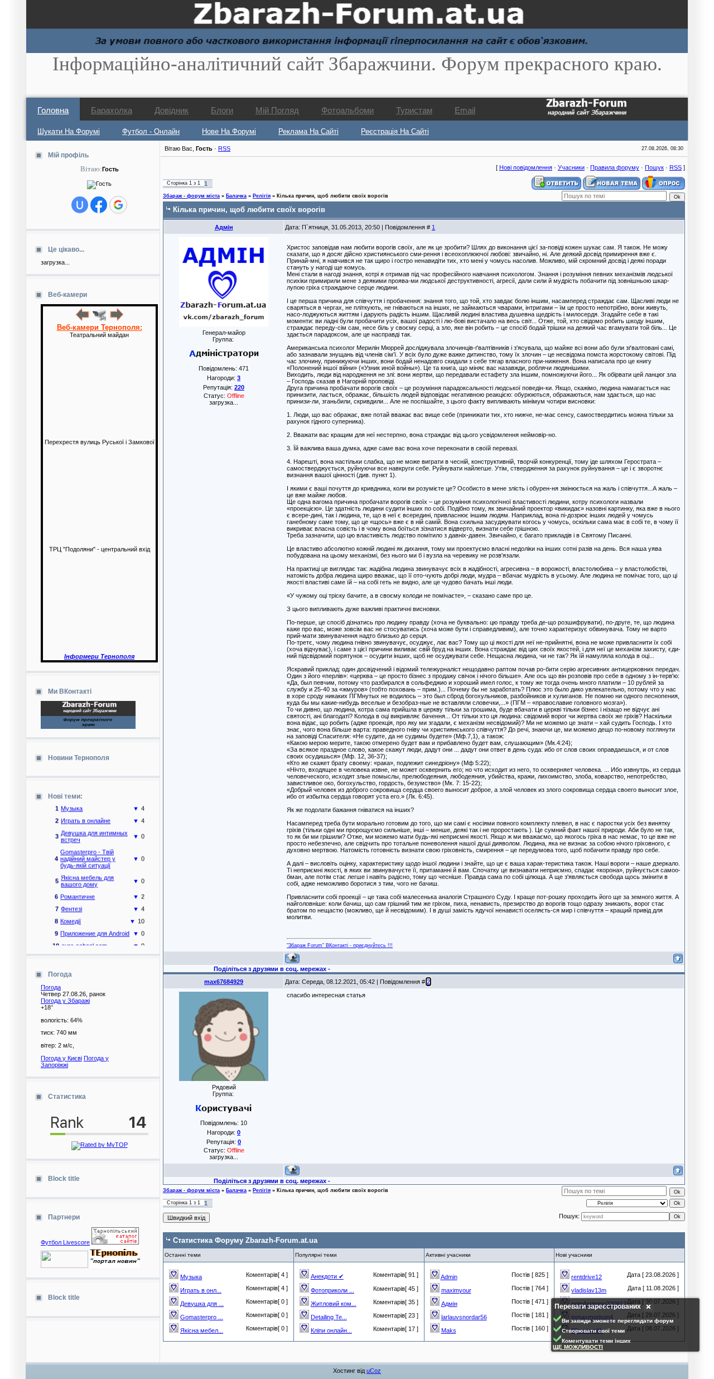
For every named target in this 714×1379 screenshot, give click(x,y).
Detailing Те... (329, 1317)
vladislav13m (588, 1290)
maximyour (456, 1290)
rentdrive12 (586, 1277)
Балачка (236, 196)
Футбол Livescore (65, 1242)
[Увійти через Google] (118, 205)
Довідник (172, 110)
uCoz (373, 1370)
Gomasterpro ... (201, 1317)
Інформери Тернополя (99, 656)
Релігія (262, 196)
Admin (449, 1277)
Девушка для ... (202, 1303)
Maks (448, 1330)
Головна (53, 110)
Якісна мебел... (201, 1330)
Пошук (654, 167)
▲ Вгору (23, 20)
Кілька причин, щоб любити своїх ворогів (332, 196)
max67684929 (223, 981)
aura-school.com (84, 938)
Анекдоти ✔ (327, 1276)
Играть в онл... (200, 1290)
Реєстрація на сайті (395, 131)
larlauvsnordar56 (464, 1317)
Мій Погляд (277, 110)
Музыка (191, 1277)
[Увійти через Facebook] (98, 204)
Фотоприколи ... (332, 1290)
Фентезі (71, 901)
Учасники (571, 167)
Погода (51, 987)
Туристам (414, 110)
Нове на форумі (229, 131)
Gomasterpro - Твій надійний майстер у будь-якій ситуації (87, 852)
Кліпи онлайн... (331, 1330)
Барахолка (111, 110)
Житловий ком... (333, 1303)
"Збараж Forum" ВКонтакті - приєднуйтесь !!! (340, 945)
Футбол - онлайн (151, 131)
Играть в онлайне (85, 813)
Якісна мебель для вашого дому (87, 874)
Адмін (224, 227)
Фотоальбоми (347, 110)
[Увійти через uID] (79, 204)
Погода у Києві (61, 1058)
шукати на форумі (68, 131)
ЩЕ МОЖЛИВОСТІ (578, 1347)
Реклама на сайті (308, 131)
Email (465, 110)
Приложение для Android (94, 926)
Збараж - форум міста (191, 196)
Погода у (65, 1000)
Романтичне (77, 889)
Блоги (222, 110)
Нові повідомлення (525, 167)
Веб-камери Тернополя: (99, 327)
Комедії (70, 914)
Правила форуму (614, 167)
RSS (224, 148)
